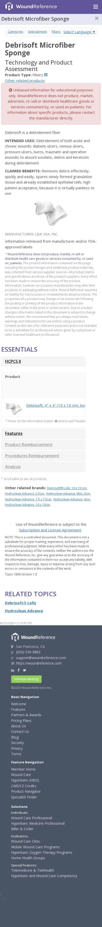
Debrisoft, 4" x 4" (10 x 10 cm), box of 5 (60, 405)
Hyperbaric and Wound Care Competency (44, 875)
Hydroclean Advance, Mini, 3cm (68, 493)
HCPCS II (13, 361)
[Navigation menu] (95, 7)
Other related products (25, 80)
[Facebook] (19, 670)
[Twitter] (24, 670)
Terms (16, 753)
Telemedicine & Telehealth (32, 870)
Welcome (18, 704)
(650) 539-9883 (28, 652)
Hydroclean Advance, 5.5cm (24, 493)
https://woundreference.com (39, 663)
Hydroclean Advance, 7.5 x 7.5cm (28, 499)
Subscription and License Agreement (50, 529)
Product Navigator (26, 791)
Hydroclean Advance (24, 610)
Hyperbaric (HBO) (25, 780)
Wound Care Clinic (25, 841)
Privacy (17, 748)
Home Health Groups (28, 857)
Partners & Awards (26, 714)
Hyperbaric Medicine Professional (38, 823)
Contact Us (20, 731)
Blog (15, 737)
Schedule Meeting (26, 679)
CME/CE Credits (23, 785)
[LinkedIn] (12, 670)
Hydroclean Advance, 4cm (71, 499)
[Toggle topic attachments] (95, 18)
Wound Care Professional (31, 818)
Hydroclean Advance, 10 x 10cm (27, 505)
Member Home (23, 769)
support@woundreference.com (41, 657)
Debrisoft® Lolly (20, 602)
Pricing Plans (21, 720)
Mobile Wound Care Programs (35, 847)
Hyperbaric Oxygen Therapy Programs (41, 852)
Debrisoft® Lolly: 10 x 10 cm (66, 488)
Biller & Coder (22, 828)
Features (14, 433)
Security (17, 742)
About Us (18, 726)
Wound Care (21, 774)
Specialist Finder (24, 797)
